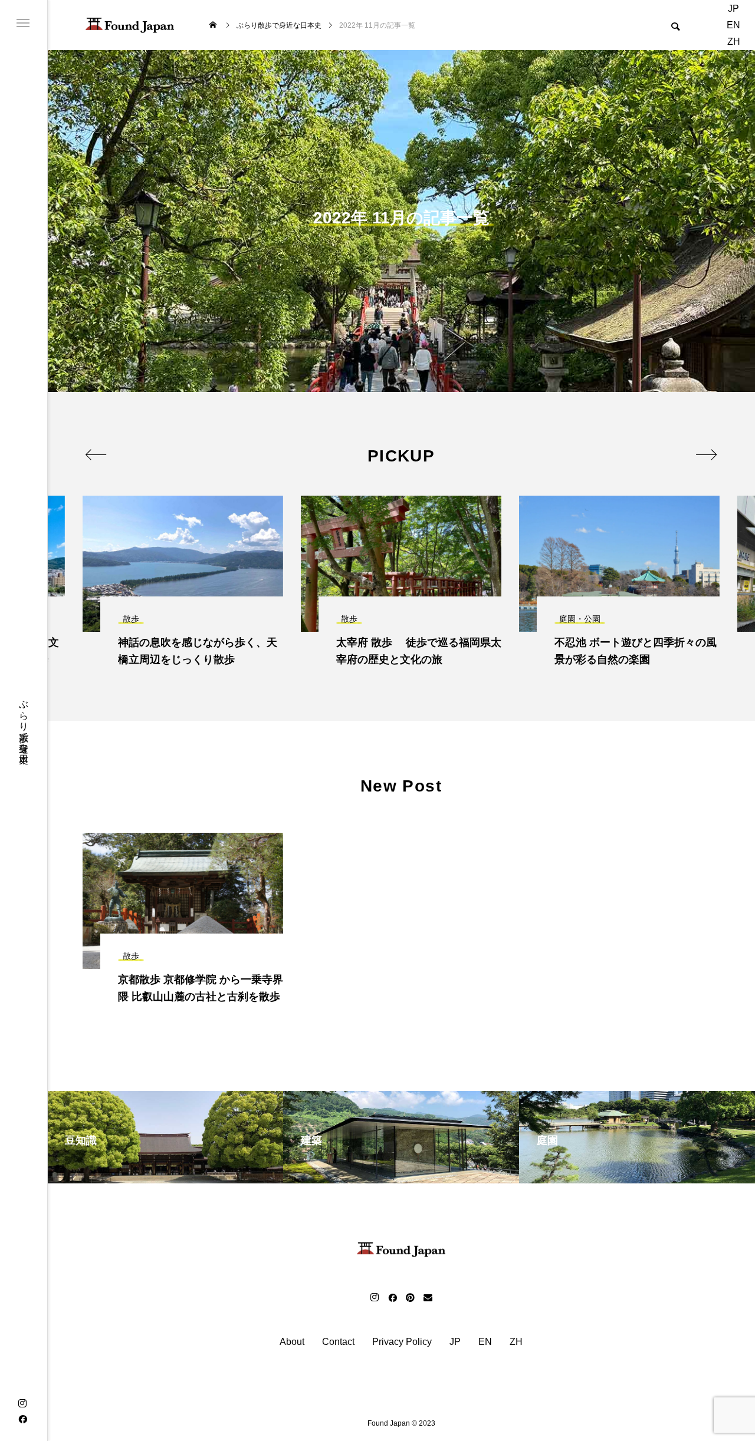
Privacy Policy (402, 1342)
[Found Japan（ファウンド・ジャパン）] (130, 25)
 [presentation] (96, 454)
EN (733, 25)
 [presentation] (706, 454)
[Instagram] (22, 1403)
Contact (338, 1342)
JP (733, 9)
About (292, 1342)
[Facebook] (22, 1418)
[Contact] (427, 1297)
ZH (733, 42)
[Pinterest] (410, 1297)
